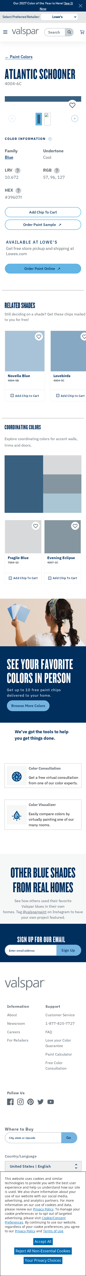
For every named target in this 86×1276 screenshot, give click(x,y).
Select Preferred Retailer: (21, 17)
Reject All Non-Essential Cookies (43, 1250)
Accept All (43, 1241)
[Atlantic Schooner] (72, 105)
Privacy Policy (43, 1209)
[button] (5, 32)
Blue (9, 157)
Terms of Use (53, 1231)
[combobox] (54, 32)
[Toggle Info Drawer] (50, 139)
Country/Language (21, 1156)
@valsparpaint (35, 911)
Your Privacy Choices (43, 1260)
